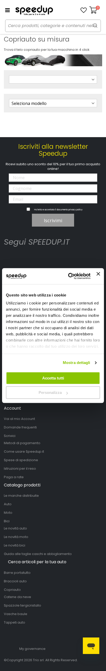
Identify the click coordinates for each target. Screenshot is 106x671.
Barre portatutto (17, 572)
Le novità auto (15, 528)
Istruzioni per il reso (20, 468)
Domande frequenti (20, 427)
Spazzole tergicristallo (22, 605)
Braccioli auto (15, 581)
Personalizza (50, 392)
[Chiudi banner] (98, 276)
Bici (7, 521)
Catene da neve (17, 596)
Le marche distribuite (21, 495)
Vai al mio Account (19, 418)
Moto (8, 512)
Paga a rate (14, 477)
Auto (8, 504)
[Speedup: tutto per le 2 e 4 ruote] (34, 10)
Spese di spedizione (21, 460)
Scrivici (9, 435)
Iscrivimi (53, 220)
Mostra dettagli (76, 362)
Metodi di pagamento (22, 443)
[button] (83, 10)
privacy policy (75, 209)
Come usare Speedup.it (24, 451)
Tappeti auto (14, 622)
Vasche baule (15, 613)
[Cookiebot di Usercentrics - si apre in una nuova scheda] (69, 276)
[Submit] (95, 25)
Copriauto (12, 589)
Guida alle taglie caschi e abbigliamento (38, 553)
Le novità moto (16, 536)
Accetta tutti (53, 378)
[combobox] (53, 26)
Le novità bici (14, 545)
